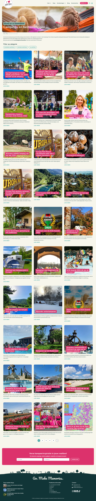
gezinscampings (22, 47)
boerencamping (8, 37)
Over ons (52, 490)
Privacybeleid (51, 498)
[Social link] (73, 491)
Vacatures (52, 486)
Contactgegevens (53, 491)
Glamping (33, 47)
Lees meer (6, 86)
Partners (51, 487)
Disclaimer (55, 498)
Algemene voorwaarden (44, 498)
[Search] (89, 3)
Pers (51, 488)
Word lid (83, 3)
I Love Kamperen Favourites (19, 40)
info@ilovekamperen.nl (77, 487)
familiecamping (19, 37)
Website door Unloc (61, 498)
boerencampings (9, 47)
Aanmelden (74, 459)
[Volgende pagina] (57, 440)
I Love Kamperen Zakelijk (55, 484)
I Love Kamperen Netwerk (55, 492)
